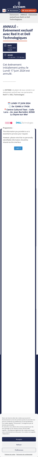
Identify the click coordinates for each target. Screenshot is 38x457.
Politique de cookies (10, 454)
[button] (4, 10)
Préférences (19, 450)
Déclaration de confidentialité (24, 454)
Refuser (19, 445)
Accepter (19, 439)
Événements (14, 15)
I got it (18, 148)
